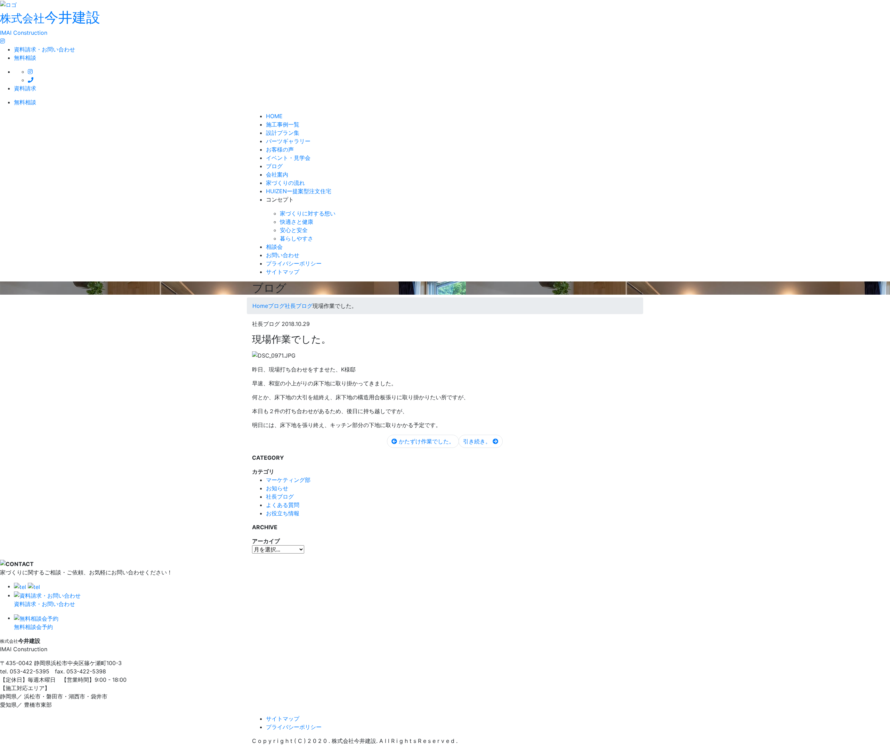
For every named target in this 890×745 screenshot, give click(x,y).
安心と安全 (294, 230)
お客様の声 (280, 149)
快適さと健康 (296, 221)
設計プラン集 (282, 132)
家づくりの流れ (285, 182)
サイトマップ (282, 271)
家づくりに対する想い (307, 213)
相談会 (274, 246)
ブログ (274, 166)
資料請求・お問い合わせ (44, 49)
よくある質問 (282, 504)
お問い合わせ (282, 255)
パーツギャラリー (288, 141)
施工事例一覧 (282, 124)
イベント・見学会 (288, 157)
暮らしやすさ (296, 238)
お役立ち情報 (282, 513)
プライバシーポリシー (294, 263)
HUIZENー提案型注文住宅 (298, 191)
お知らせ (277, 488)
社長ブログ (280, 496)
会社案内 (277, 174)
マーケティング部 (288, 479)
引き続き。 (478, 441)
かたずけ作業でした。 (425, 441)
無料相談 (25, 57)
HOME (274, 116)
